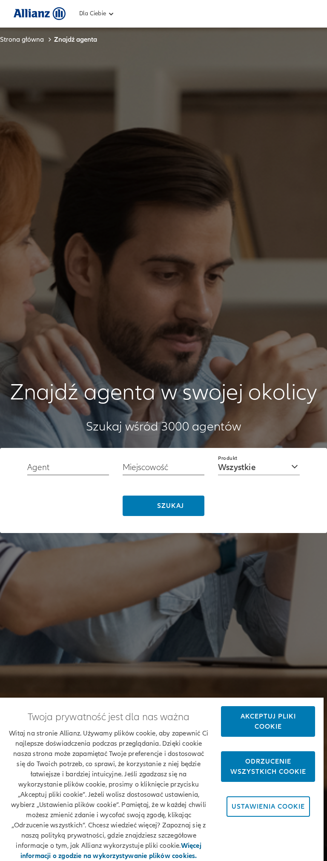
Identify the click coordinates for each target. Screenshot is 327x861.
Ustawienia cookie (268, 806)
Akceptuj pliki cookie (268, 721)
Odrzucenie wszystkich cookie (268, 766)
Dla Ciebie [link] (92, 13)
